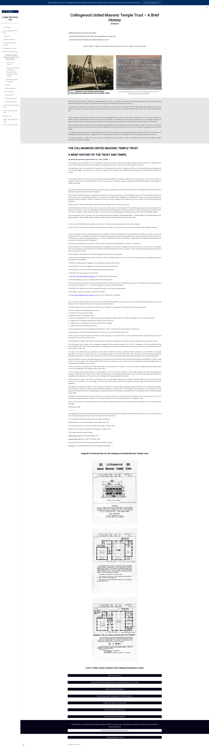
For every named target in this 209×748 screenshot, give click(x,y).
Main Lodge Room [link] (10, 88)
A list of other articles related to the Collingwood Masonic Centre (89, 39)
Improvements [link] (9, 92)
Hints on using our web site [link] (10, 112)
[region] (104, 2)
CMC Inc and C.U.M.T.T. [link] (10, 63)
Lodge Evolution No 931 (75, 439)
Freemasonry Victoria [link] (9, 48)
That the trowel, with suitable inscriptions (82, 276)
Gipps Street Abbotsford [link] (10, 52)
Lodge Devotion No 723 (75, 436)
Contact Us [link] (6, 36)
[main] (115, 18)
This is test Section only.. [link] (10, 125)
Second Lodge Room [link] (11, 102)
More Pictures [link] (9, 95)
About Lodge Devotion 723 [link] (10, 32)
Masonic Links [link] (7, 116)
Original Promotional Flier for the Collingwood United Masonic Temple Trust (92, 36)
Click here (71, 446)
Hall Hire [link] (7, 85)
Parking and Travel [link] (11, 98)
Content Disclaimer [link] (9, 39)
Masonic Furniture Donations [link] (12, 80)
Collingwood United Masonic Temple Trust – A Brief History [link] (12, 57)
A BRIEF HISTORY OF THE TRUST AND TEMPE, (82, 33)
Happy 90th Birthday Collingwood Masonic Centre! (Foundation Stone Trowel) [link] (13, 72)
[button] (207, 7)
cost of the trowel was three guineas (82, 295)
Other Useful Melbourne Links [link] (10, 120)
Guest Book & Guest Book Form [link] (11, 106)
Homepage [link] (6, 27)
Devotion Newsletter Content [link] (9, 44)
